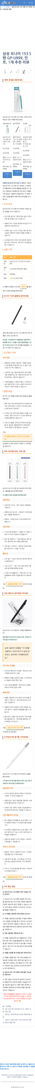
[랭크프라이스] (8, 3)
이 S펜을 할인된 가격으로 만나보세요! (17, 438)
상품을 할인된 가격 (14, 584)
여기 (23, 287)
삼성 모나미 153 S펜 (15, 728)
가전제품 (6, 7)
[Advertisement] (17, 31)
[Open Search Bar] (24, 3)
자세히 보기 (7, 175)
